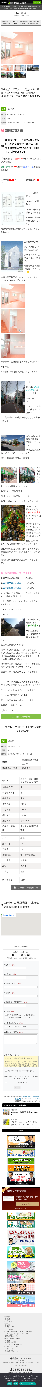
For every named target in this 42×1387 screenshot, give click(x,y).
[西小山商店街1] (17, 75)
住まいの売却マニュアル (12, 1338)
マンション (8, 1321)
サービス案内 (9, 1330)
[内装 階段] (10, 68)
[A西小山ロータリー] (36, 68)
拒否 (15, 1384)
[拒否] (39, 1380)
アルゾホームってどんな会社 (13, 1345)
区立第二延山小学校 (12, 583)
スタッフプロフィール (11, 1346)
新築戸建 (18, 1099)
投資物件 (7, 1325)
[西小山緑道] (23, 75)
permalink (36, 1099)
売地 (6, 1323)
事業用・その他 (9, 1327)
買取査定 (7, 1340)
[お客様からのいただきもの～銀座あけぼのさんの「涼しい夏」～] (6, 1122)
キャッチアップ (26, 1096)
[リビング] (4, 68)
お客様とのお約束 (10, 1342)
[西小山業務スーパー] (10, 75)
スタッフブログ (9, 1348)
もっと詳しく (28, 1204)
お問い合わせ (9, 1350)
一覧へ (21, 1131)
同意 (9, 1384)
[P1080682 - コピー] (30, 68)
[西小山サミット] (4, 75)
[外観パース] (23, 68)
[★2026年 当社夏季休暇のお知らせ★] (6, 1112)
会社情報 (37, 2)
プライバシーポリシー (11, 1351)
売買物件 (36, 1096)
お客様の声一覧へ (21, 1208)
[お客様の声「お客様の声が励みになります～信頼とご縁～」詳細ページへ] (8, 1198)
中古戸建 (7, 1320)
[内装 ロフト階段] (17, 68)
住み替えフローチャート (12, 1336)
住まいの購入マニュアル (12, 1335)
